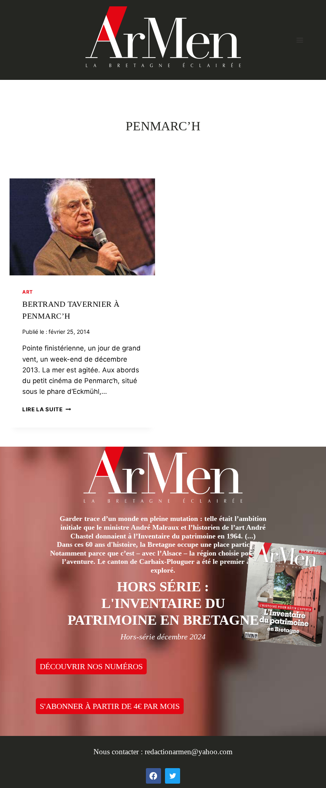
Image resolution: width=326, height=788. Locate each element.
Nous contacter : (119, 751)
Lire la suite (46, 409)
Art (27, 292)
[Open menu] (299, 40)
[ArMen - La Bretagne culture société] (163, 37)
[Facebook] (153, 775)
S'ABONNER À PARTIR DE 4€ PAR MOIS (110, 706)
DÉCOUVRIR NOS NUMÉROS (91, 666)
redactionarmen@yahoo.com (189, 751)
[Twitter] (172, 775)
